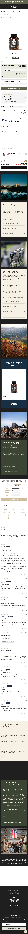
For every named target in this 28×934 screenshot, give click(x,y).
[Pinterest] (10, 893)
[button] (4, 14)
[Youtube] (18, 893)
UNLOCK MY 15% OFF (14, 928)
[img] (4, 527)
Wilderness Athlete (15, 890)
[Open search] (4, 6)
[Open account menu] (23, 6)
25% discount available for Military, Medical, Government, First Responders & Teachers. (16, 120)
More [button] (13, 515)
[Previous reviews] (2, 98)
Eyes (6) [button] (22, 509)
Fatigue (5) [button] (22, 512)
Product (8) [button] (7, 509)
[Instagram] (15, 893)
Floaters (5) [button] (7, 515)
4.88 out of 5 (17, 484)
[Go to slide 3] (15, 404)
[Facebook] (13, 893)
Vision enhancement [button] (14, 517)
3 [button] (14, 718)
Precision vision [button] (21, 515)
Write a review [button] (14, 499)
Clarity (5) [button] (15, 512)
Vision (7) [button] (15, 509)
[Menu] (1, 6)
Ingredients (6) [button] (6, 512)
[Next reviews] (26, 98)
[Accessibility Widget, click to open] (25, 931)
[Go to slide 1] (12, 404)
